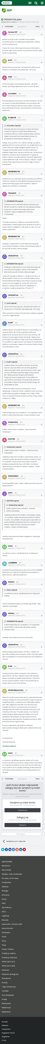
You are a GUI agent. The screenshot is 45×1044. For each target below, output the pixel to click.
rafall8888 (12, 562)
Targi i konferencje (9, 987)
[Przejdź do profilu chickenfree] (4, 256)
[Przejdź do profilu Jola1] (4, 493)
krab (10, 666)
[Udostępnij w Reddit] (17, 849)
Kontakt (5, 1022)
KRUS (4, 912)
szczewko (12, 93)
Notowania (6, 932)
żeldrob (14, 22)
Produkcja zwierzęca (9, 957)
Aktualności (6, 866)
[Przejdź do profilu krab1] (4, 323)
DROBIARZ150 (14, 171)
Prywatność (6, 1029)
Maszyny (5, 920)
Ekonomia (5, 895)
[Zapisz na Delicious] (13, 849)
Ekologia (5, 891)
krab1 (10, 322)
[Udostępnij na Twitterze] (2, 849)
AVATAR (11, 439)
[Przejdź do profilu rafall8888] (4, 563)
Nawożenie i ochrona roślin (12, 924)
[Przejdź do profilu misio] (4, 547)
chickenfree (13, 255)
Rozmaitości (6, 978)
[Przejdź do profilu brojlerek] (4, 118)
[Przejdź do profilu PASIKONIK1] (4, 477)
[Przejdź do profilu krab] (4, 667)
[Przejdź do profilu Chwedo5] (4, 194)
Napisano (17, 34)
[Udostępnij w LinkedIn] (20, 849)
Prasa (4, 945)
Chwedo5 (12, 193)
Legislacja (5, 916)
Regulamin (6, 1036)
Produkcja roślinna (9, 953)
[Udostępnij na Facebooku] (6, 849)
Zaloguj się (22, 825)
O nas (4, 1040)
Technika (5, 991)
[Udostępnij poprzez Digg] (10, 849)
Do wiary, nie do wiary (10, 878)
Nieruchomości (7, 928)
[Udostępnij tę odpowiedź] (41, 34)
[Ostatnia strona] (42, 26)
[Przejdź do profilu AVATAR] (4, 440)
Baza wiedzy (6, 870)
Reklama (5, 1025)
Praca (4, 941)
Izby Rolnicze (6, 907)
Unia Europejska (8, 995)
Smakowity (13, 422)
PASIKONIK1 (13, 476)
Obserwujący (20, 834)
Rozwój (4, 983)
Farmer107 (12, 32)
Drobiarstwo (34, 22)
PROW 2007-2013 (8, 962)
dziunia (11, 582)
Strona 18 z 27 (22, 26)
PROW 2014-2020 (8, 966)
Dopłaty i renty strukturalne (12, 874)
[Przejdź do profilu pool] (4, 61)
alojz (10, 76)
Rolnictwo (5, 970)
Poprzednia (9, 26)
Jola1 (10, 492)
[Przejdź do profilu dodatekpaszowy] (4, 691)
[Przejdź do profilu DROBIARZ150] (4, 172)
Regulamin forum (8, 1033)
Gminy (4, 899)
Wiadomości (6, 1008)
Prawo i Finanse (8, 949)
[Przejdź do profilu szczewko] (4, 94)
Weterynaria (6, 1003)
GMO (4, 903)
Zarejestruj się (22, 810)
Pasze (4, 937)
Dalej (37, 26)
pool (10, 60)
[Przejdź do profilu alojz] (4, 77)
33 (42, 834)
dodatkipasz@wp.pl (9, 746)
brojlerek (12, 117)
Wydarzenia (6, 1012)
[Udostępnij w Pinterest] (24, 849)
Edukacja (5, 887)
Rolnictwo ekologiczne (10, 974)
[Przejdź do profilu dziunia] (4, 583)
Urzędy (4, 999)
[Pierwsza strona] (2, 26)
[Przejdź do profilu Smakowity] (4, 423)
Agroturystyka (7, 862)
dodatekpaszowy (15, 690)
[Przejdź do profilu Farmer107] (4, 33)
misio (10, 546)
